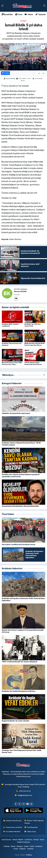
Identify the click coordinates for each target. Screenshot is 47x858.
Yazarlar (42, 15)
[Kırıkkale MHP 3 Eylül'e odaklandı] (12, 317)
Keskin (16, 849)
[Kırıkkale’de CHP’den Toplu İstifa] (34, 317)
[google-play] (33, 811)
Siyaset (23, 21)
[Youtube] (27, 804)
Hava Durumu (6, 839)
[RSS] (31, 804)
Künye (42, 839)
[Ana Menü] (2, 6)
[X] (19, 804)
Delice (32, 846)
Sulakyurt (22, 849)
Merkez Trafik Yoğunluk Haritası (34, 822)
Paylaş (6, 73)
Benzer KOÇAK (10, 78)
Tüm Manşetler (32, 827)
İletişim (36, 839)
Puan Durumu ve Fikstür (14, 827)
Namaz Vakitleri (17, 839)
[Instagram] (23, 804)
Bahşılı (13, 846)
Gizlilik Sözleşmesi (23, 842)
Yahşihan (30, 849)
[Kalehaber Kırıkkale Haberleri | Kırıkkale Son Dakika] (22, 6)
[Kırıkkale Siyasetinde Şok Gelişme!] (12, 336)
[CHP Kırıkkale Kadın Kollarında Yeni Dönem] (34, 355)
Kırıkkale (7, 846)
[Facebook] (15, 804)
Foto (20, 15)
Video (30, 15)
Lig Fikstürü (28, 839)
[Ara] (44, 5)
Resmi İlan (8, 15)
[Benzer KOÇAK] (7, 293)
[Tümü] (44, 375)
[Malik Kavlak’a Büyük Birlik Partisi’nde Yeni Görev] (34, 336)
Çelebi (26, 846)
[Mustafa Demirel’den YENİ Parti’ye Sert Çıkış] (12, 355)
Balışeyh (20, 846)
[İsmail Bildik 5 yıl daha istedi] (23, 56)
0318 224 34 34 (25, 791)
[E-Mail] (16, 298)
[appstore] (13, 811)
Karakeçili (39, 846)
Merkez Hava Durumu (14, 820)
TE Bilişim (29, 855)
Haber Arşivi (31, 831)
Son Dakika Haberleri (13, 831)
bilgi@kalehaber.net (25, 795)
